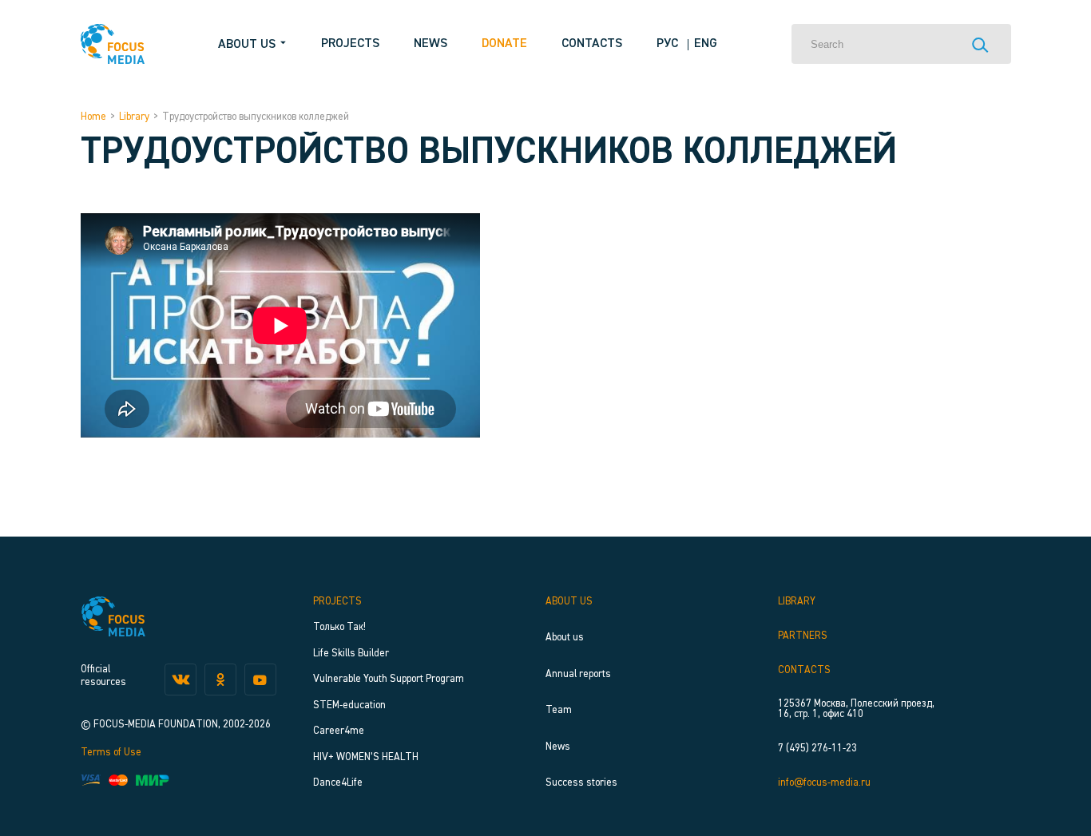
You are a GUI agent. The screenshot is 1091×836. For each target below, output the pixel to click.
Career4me (338, 731)
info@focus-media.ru (824, 783)
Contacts (591, 44)
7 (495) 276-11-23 (817, 748)
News (430, 44)
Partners (802, 636)
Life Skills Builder (351, 653)
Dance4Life (338, 783)
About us (569, 601)
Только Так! (339, 627)
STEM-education (349, 705)
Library (134, 117)
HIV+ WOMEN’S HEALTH (366, 757)
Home (93, 117)
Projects (350, 44)
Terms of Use (111, 752)
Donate (504, 44)
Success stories (581, 783)
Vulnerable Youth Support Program (388, 679)
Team (559, 710)
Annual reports (578, 674)
